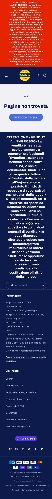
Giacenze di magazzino (18, 399)
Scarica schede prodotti (18, 426)
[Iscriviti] (42, 285)
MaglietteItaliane (24, 472)
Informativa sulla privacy (30, 476)
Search (9, 379)
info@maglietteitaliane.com (29, 351)
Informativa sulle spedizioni (18, 485)
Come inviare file (14, 386)
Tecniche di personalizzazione (21, 392)
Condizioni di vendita (16, 420)
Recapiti (15, 490)
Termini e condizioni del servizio (27, 481)
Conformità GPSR (15, 406)
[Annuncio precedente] (5, 33)
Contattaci (11, 413)
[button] (6, 75)
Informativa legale (41, 485)
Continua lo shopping (26, 117)
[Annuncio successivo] (46, 33)
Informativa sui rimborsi (32, 490)
